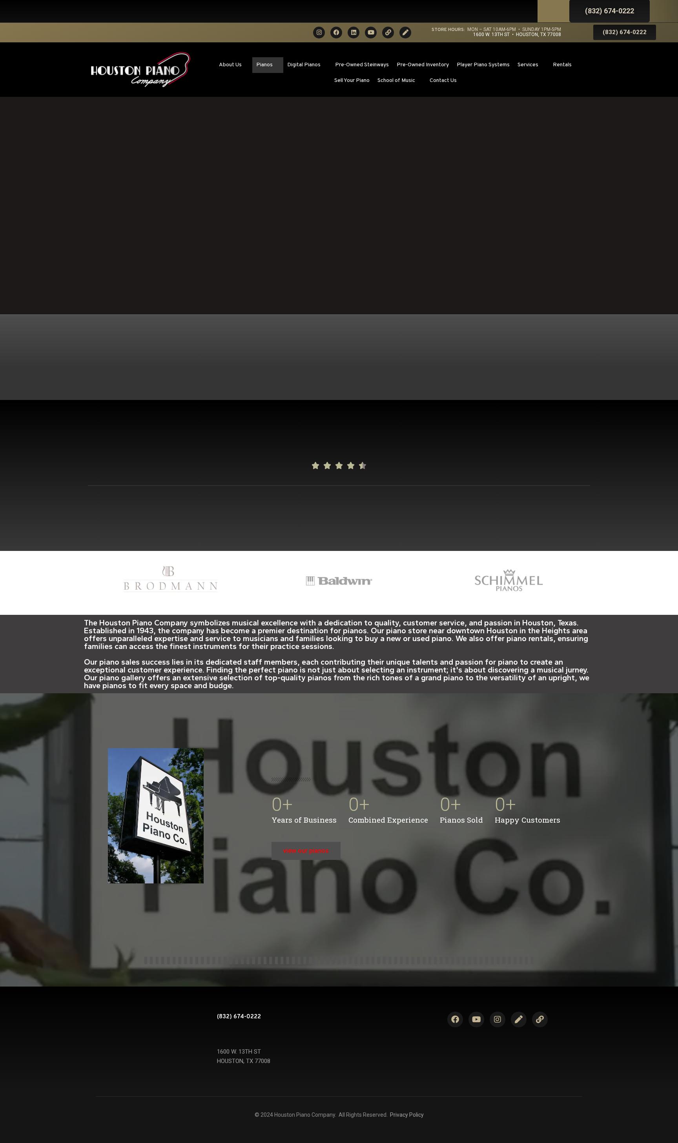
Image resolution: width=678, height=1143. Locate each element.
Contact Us (443, 80)
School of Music (396, 80)
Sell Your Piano (352, 80)
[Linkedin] (353, 32)
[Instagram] (319, 32)
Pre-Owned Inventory (423, 65)
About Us (230, 65)
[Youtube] (371, 32)
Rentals (562, 65)
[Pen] (405, 32)
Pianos (264, 65)
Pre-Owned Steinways (362, 65)
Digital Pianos (304, 65)
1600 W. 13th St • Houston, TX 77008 (517, 34)
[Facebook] (336, 32)
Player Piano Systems (483, 65)
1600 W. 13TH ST (239, 1051)
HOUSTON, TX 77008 (243, 1061)
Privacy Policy (407, 1115)
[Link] (388, 32)
